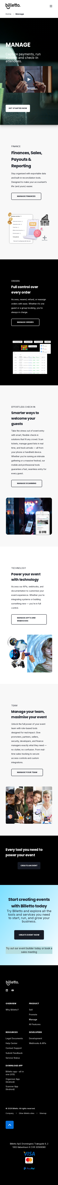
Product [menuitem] (34, 1003)
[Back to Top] (10, 1125)
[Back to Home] (13, 6)
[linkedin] (8, 990)
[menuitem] (12, 1009)
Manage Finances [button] (26, 196)
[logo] (13, 983)
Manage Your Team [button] (27, 772)
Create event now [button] (29, 934)
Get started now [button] (18, 108)
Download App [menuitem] (14, 1066)
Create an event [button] (29, 865)
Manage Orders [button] (25, 322)
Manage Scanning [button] (26, 483)
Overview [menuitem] (11, 1003)
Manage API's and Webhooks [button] (26, 619)
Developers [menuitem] (35, 1032)
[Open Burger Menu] (51, 6)
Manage (19, 14)
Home (8, 14)
